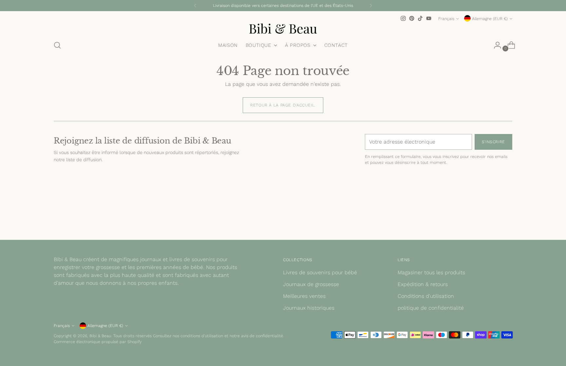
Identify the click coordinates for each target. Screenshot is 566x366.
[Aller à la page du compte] (494, 45)
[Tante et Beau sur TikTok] (420, 18)
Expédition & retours (423, 284)
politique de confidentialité (431, 308)
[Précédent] (195, 5)
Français (446, 18)
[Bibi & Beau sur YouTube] (429, 18)
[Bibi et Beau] (283, 28)
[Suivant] (371, 5)
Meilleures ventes (304, 296)
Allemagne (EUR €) (490, 18)
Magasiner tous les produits (431, 272)
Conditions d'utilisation (426, 296)
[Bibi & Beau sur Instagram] (403, 18)
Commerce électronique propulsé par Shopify (98, 341)
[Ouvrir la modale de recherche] (57, 45)
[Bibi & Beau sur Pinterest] (412, 18)
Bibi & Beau (100, 335)
